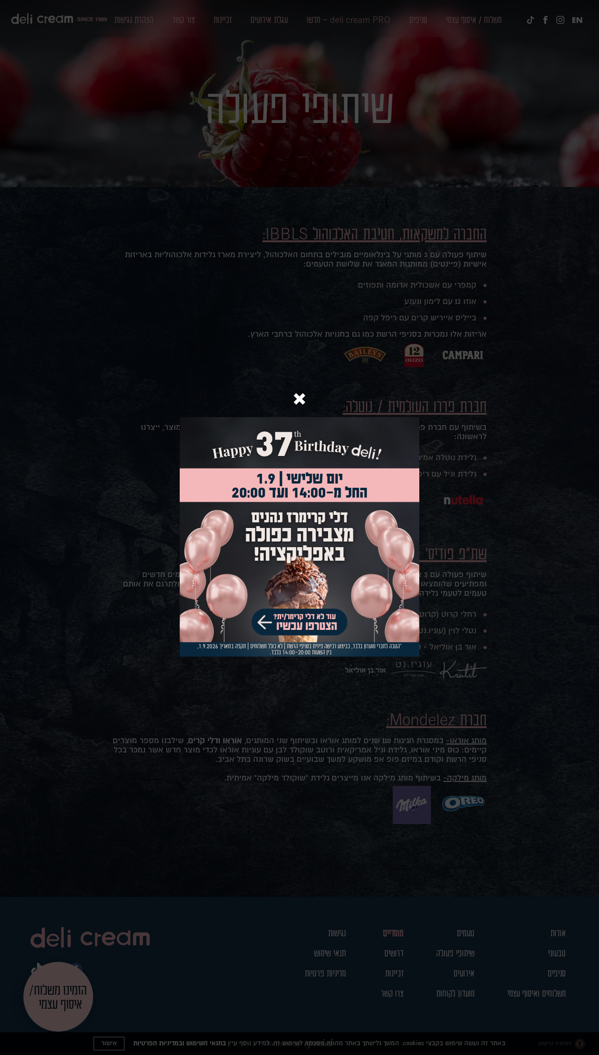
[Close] (299, 400)
